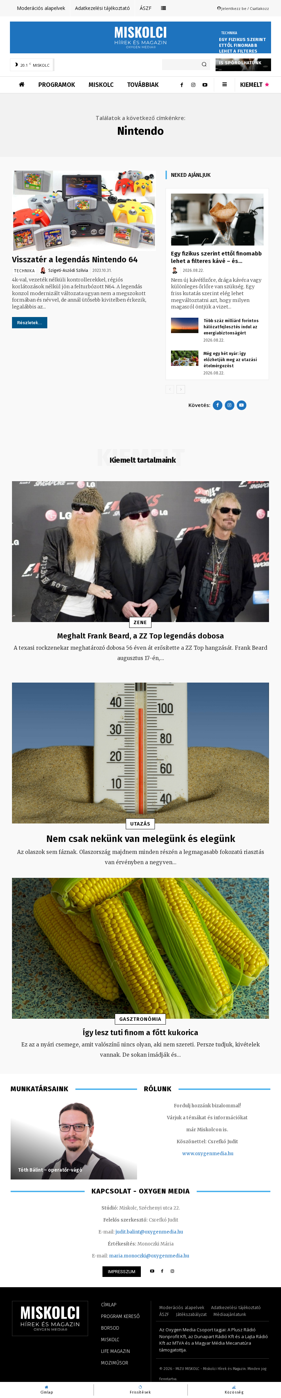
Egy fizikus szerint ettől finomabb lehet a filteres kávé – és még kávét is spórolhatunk (242, 51)
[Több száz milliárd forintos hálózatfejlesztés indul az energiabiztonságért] (184, 325)
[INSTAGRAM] (173, 1272)
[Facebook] (181, 84)
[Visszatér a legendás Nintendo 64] (84, 211)
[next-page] (180, 389)
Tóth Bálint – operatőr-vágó (50, 1170)
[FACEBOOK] (162, 1272)
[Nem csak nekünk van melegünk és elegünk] (140, 753)
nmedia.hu (221, 1154)
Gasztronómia (140, 1019)
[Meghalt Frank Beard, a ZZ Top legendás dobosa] (140, 551)
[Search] (204, 64)
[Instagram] (193, 84)
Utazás (140, 824)
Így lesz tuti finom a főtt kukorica (140, 1032)
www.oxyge (195, 1154)
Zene (140, 622)
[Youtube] (204, 84)
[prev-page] (170, 389)
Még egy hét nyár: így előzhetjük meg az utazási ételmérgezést (230, 359)
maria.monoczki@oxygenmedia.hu (149, 1256)
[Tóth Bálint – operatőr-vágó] (74, 1140)
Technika (229, 33)
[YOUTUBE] (152, 1272)
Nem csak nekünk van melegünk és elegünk (140, 838)
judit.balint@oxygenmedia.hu (149, 1232)
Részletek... (29, 322)
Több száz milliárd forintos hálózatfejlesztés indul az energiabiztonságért (231, 326)
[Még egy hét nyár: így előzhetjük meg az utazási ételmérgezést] (184, 358)
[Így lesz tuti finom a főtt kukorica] (140, 948)
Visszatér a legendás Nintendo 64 (75, 259)
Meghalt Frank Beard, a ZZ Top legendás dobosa (140, 636)
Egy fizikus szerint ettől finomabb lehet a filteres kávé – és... (216, 257)
